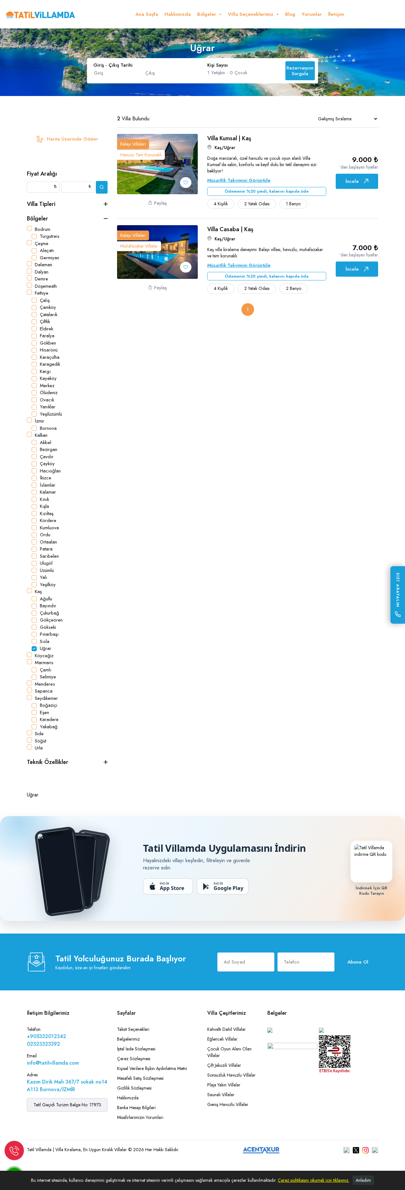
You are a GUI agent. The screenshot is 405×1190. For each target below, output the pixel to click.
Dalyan (41, 271)
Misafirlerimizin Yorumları (140, 1117)
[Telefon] (14, 1150)
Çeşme (41, 243)
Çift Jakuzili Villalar (224, 1065)
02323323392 (43, 1044)
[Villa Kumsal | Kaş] (157, 163)
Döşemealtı (46, 286)
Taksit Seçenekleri (133, 1029)
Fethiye (41, 293)
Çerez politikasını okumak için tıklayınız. (313, 1180)
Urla (39, 747)
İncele (352, 181)
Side (39, 733)
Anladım (363, 1180)
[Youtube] (375, 1149)
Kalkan (41, 435)
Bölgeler (37, 218)
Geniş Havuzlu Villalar (227, 1104)
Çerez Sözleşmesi (133, 1058)
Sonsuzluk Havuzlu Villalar (231, 1075)
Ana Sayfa (146, 14)
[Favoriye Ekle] (185, 182)
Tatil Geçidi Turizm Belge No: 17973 (67, 1105)
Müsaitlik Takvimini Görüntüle (239, 180)
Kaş (38, 591)
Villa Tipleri (41, 204)
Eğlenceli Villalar (222, 1039)
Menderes (45, 684)
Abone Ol (357, 962)
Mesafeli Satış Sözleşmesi (140, 1078)
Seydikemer (46, 698)
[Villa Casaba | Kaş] (157, 251)
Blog (290, 14)
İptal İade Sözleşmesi (136, 1049)
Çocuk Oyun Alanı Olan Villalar (229, 1052)
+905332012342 (46, 1036)
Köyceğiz (44, 655)
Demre (41, 278)
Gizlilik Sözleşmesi (134, 1088)
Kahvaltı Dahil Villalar (226, 1029)
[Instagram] (365, 1149)
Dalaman (43, 264)
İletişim (336, 14)
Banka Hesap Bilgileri (136, 1107)
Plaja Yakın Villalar (223, 1085)
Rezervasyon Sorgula (300, 70)
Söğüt (40, 740)
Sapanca (44, 691)
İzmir (39, 421)
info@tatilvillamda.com (53, 1063)
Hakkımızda (178, 14)
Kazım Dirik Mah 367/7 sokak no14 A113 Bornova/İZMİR (67, 1085)
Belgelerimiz (128, 1039)
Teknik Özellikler (47, 762)
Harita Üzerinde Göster (72, 138)
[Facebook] (346, 1149)
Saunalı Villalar (220, 1094)
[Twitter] (356, 1149)
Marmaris (44, 662)
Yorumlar (312, 14)
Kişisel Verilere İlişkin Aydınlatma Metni (152, 1068)
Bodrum (42, 229)
